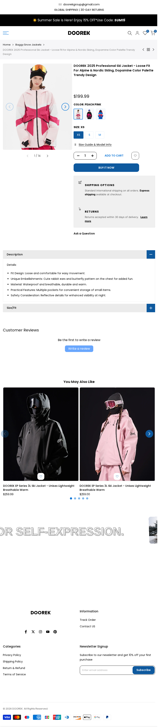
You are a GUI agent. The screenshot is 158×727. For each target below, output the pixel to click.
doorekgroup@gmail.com (81, 4)
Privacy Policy (12, 658)
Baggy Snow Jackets (28, 44)
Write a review (77, 348)
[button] (135, 156)
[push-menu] (6, 33)
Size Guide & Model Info (95, 145)
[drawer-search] (130, 33)
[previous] (9, 107)
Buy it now (106, 168)
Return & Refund (14, 671)
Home (7, 44)
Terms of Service (14, 677)
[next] (65, 107)
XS (78, 135)
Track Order (86, 622)
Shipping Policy (13, 664)
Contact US (86, 629)
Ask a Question (84, 233)
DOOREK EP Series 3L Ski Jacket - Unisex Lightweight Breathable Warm (38, 486)
